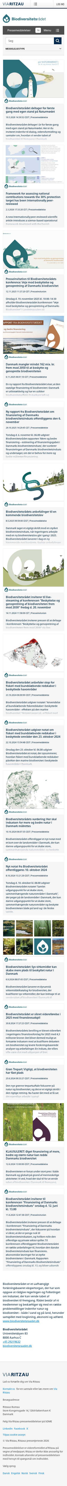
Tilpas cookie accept (14, 1434)
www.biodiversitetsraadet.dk (21, 1321)
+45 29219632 (11, 1341)
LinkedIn (8, 1428)
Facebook (19, 1428)
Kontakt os (9, 1389)
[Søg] (58, 40)
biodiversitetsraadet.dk (17, 1345)
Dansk (6, 1473)
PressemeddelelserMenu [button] (29, 30)
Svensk (33, 1473)
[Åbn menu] (36, 4)
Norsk (24, 1473)
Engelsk (15, 1473)
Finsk (41, 1473)
